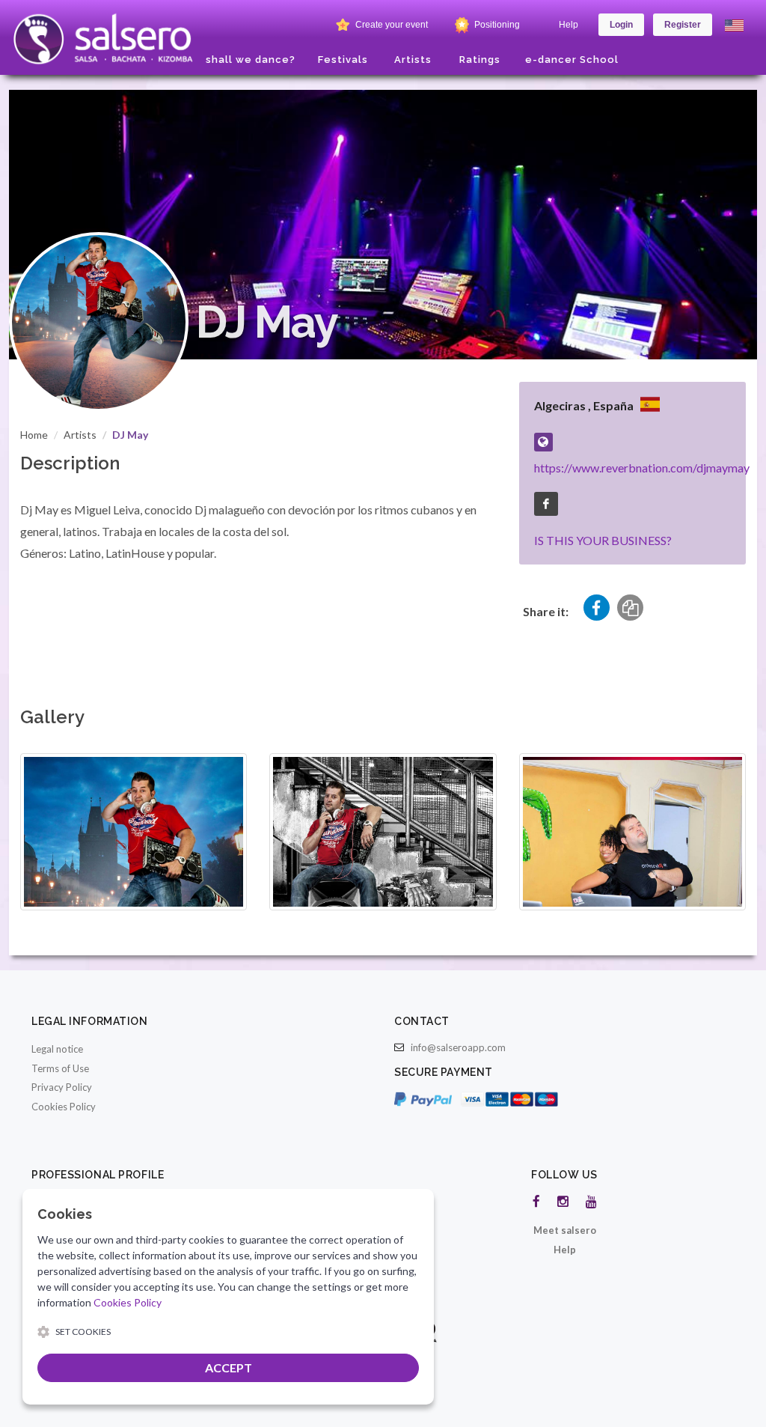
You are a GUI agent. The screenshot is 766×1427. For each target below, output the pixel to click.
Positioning (496, 24)
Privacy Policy (61, 1087)
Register (682, 24)
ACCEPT (228, 1367)
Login (621, 24)
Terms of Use (60, 1068)
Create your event (390, 24)
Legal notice (57, 1049)
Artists (80, 434)
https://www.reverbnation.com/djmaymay (642, 467)
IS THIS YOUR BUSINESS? (603, 540)
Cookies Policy (63, 1107)
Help (568, 24)
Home (34, 434)
